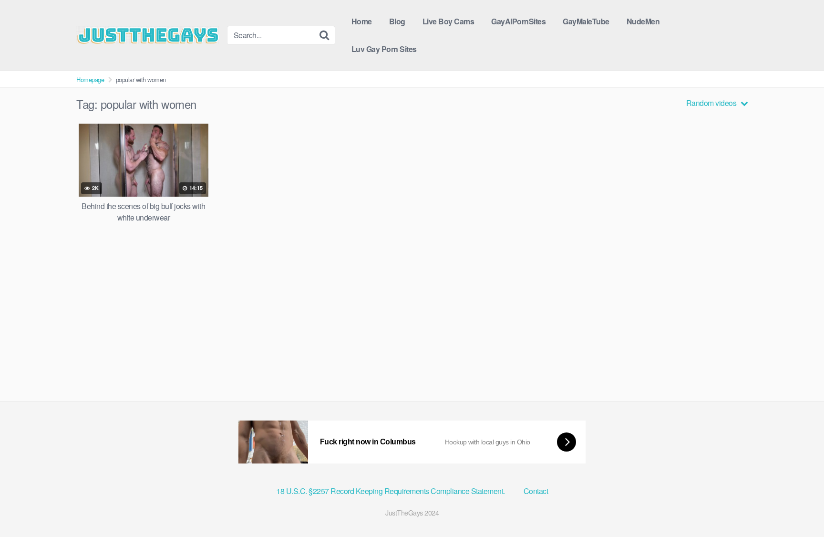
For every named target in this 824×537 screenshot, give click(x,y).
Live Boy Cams (448, 21)
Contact (536, 490)
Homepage (90, 79)
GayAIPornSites (518, 21)
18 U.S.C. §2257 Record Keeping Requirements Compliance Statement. (391, 490)
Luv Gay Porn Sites (384, 48)
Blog (397, 21)
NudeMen (643, 21)
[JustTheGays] (147, 35)
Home (361, 21)
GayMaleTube (586, 21)
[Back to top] (797, 506)
